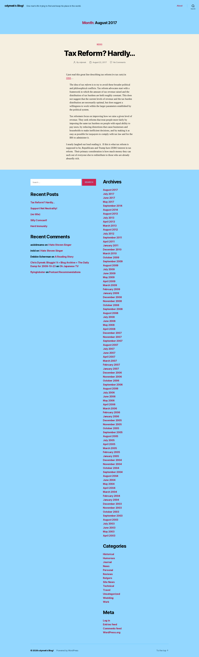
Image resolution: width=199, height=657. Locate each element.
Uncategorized (111, 593)
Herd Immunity (38, 226)
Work (106, 601)
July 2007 (109, 348)
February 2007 (111, 364)
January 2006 (111, 416)
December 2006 (112, 372)
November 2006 (112, 376)
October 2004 (111, 468)
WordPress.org (111, 632)
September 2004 (113, 472)
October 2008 (111, 305)
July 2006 (109, 392)
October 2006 (111, 380)
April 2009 (109, 281)
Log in (106, 620)
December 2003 (112, 503)
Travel (106, 590)
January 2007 (111, 368)
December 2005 (112, 420)
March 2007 (110, 360)
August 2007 (110, 344)
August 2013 (110, 213)
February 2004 (111, 495)
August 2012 (110, 229)
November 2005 (112, 424)
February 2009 (111, 289)
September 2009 (113, 261)
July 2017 (108, 193)
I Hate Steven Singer (60, 244)
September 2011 (112, 237)
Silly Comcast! (38, 220)
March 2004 (110, 491)
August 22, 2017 (100, 62)
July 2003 (109, 523)
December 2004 (112, 460)
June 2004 (109, 480)
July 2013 (108, 217)
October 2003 (111, 511)
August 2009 (110, 265)
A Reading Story (64, 256)
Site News (109, 582)
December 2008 (112, 297)
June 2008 (109, 321)
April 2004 (109, 488)
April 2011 (109, 241)
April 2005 (109, 444)
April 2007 (109, 356)
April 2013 (109, 221)
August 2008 (110, 313)
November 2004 (112, 464)
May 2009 (109, 277)
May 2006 (109, 400)
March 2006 (110, 408)
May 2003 (108, 531)
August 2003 (110, 519)
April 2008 (109, 329)
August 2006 (110, 388)
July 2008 (109, 317)
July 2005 (109, 440)
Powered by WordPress (67, 650)
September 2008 (113, 309)
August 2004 (110, 476)
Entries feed (110, 624)
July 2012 (108, 233)
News (99, 44)
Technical (108, 586)
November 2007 (112, 337)
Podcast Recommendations (65, 272)
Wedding (108, 598)
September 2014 (112, 205)
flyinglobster (37, 272)
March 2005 (110, 448)
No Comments (119, 62)
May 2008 (109, 325)
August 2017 (110, 189)
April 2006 (109, 404)
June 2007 (109, 352)
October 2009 (111, 257)
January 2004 (111, 499)
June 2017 (109, 197)
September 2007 (113, 340)
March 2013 (109, 225)
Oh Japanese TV (69, 266)
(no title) (35, 214)
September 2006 (113, 384)
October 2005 (111, 428)
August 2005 (110, 436)
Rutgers (107, 578)
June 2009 (109, 273)
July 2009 (109, 269)
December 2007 (112, 332)
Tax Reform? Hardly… (99, 53)
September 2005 (113, 432)
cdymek (82, 62)
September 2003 (113, 515)
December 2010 (112, 249)
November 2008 (112, 301)
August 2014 (110, 209)
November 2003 (112, 507)
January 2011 (110, 245)
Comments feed (112, 628)
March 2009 (110, 285)
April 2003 (109, 535)
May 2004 (109, 483)
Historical (108, 554)
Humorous (109, 558)
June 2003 (109, 527)
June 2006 (109, 396)
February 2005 (111, 452)
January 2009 (111, 293)
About (180, 5)
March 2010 (110, 253)
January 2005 (111, 456)
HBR (68, 78)
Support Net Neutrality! (43, 208)
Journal (107, 562)
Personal (108, 570)
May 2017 (108, 201)
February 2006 (111, 412)
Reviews (108, 574)
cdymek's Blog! (14, 5)
